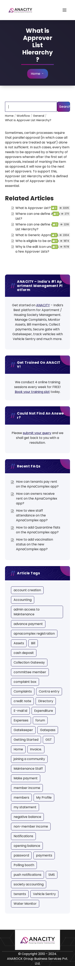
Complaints (23, 691)
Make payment (26, 778)
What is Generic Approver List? (39, 235)
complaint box (25, 681)
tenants (20, 894)
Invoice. (36, 749)
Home (35, 73)
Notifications (23, 836)
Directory (45, 701)
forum (40, 720)
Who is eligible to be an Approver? (42, 241)
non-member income (31, 826)
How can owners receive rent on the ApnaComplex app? (36, 498)
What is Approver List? (33, 208)
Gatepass (47, 730)
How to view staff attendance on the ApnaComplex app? (32, 515)
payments (44, 855)
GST (48, 739)
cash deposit (24, 652)
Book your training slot (32, 391)
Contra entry (49, 691)
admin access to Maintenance (27, 612)
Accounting (23, 599)
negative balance (27, 816)
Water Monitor (25, 903)
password (21, 855)
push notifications (27, 874)
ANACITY (43, 305)
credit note (22, 701)
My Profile (44, 797)
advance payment (28, 624)
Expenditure (43, 710)
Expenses (21, 720)
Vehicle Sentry (44, 894)
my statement (25, 807)
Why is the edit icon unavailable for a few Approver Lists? (42, 249)
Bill (33, 643)
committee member (30, 672)
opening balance (27, 845)
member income (27, 788)
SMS (51, 874)
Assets (19, 643)
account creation (27, 590)
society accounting (29, 884)
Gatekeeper (23, 730)
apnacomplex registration (34, 633)
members (21, 797)
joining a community (29, 759)
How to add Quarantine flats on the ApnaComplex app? (38, 530)
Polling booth (24, 865)
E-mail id (20, 710)
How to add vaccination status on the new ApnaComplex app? (34, 544)
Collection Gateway (29, 662)
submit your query (37, 433)
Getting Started (26, 739)
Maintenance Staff (28, 768)
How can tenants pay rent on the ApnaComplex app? (37, 484)
